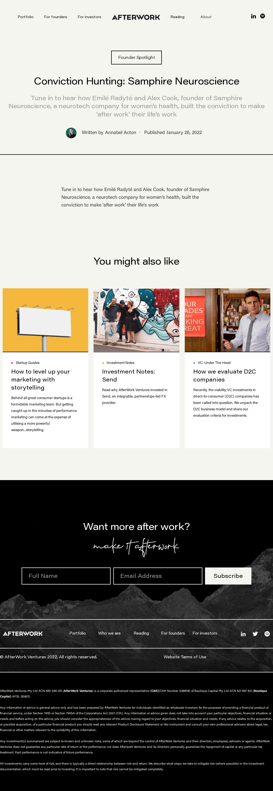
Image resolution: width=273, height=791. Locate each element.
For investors (89, 17)
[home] (142, 17)
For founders (55, 17)
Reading (177, 17)
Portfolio (26, 17)
